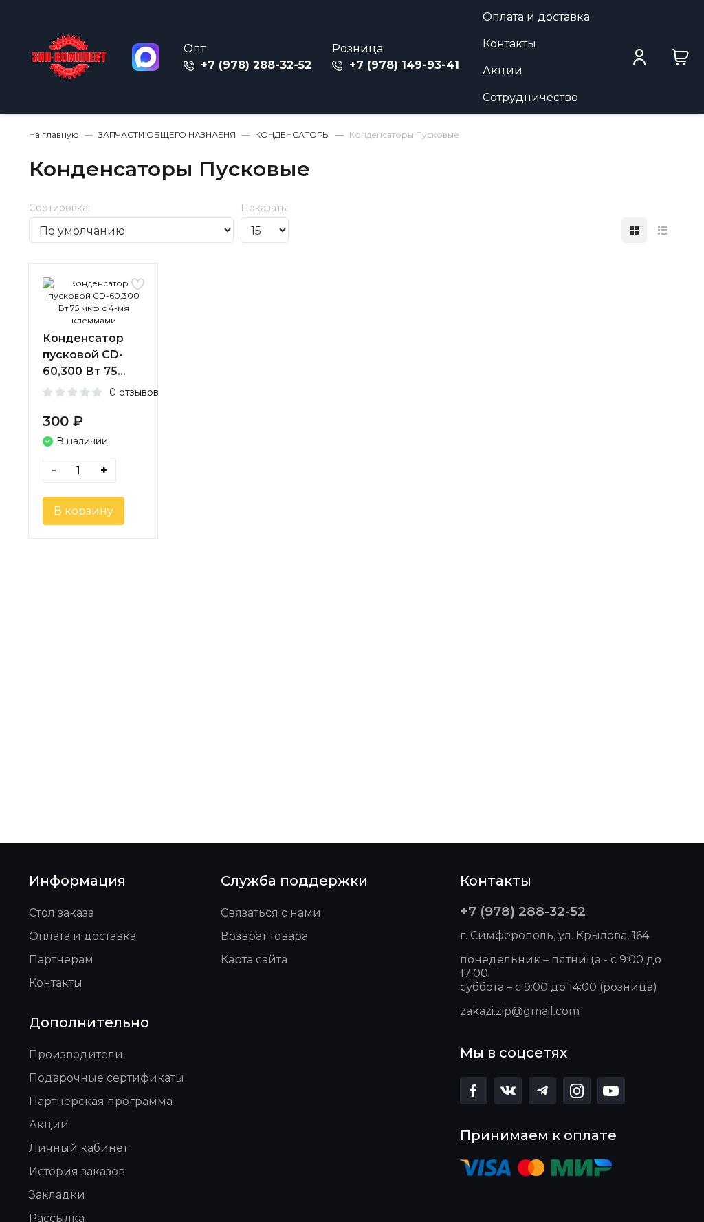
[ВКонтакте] (508, 1090)
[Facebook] (473, 1090)
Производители (76, 1054)
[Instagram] (577, 1090)
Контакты (509, 43)
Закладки (57, 1194)
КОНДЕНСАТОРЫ (292, 134)
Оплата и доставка (536, 16)
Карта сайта (254, 959)
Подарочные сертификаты (106, 1077)
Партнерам (61, 959)
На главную (54, 134)
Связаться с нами (271, 912)
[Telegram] (542, 1090)
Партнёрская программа (101, 1101)
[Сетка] (634, 230)
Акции (502, 70)
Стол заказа (61, 912)
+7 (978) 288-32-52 (254, 65)
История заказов (77, 1171)
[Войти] (639, 57)
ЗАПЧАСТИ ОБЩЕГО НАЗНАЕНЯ (167, 134)
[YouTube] (611, 1090)
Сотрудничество (530, 97)
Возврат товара (264, 936)
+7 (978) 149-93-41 (402, 65)
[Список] (662, 230)
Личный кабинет (78, 1148)
